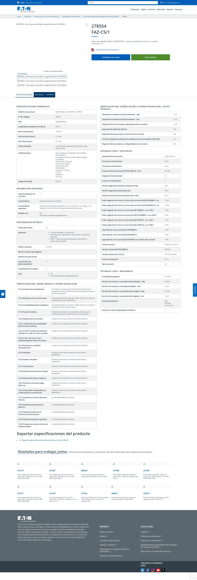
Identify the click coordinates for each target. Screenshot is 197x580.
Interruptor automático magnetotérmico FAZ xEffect (101, 16)
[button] (195, 290)
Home (19, 16)
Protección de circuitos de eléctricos (46, 16)
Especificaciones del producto (107, 50)
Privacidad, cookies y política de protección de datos (37, 577)
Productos (27, 16)
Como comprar (150, 57)
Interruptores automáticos (71, 16)
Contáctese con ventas (111, 57)
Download (23, 74)
